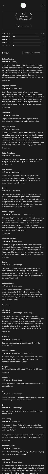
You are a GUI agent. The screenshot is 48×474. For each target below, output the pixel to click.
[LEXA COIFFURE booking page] (3, 5)
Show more (6, 80)
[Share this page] (43, 5)
